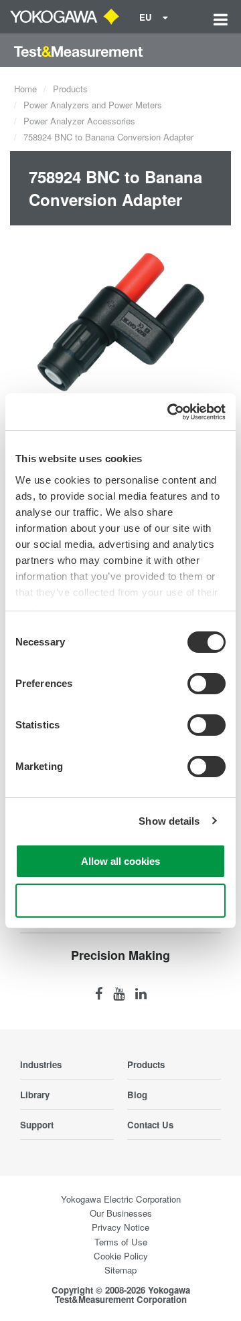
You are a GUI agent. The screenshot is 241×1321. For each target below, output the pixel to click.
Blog (137, 1094)
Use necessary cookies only (120, 900)
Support (37, 1124)
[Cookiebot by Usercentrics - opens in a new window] (170, 412)
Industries (41, 1064)
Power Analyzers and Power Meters (92, 104)
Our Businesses (121, 1213)
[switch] (206, 683)
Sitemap (120, 1269)
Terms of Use (120, 1241)
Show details (169, 821)
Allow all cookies (120, 861)
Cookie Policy (121, 1255)
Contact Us (150, 1124)
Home (25, 88)
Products (70, 88)
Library (35, 1094)
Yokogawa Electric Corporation (121, 1199)
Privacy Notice (120, 1227)
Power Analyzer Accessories (79, 120)
